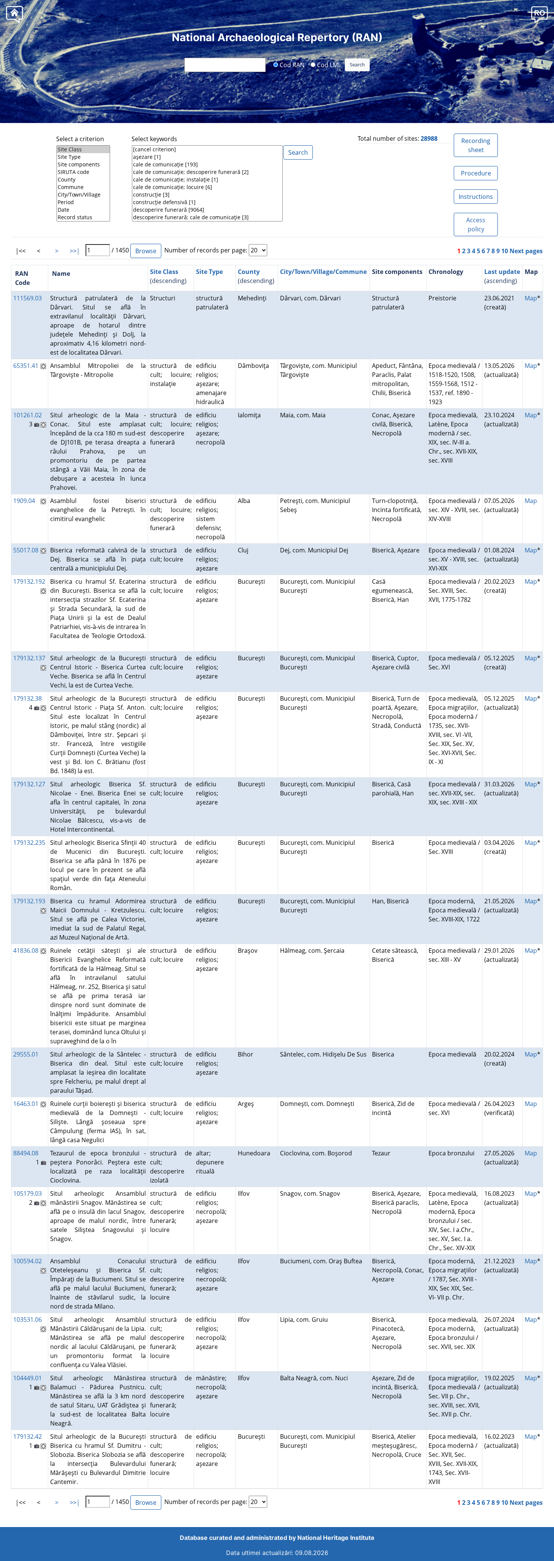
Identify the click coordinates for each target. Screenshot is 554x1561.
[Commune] (83, 187)
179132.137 (29, 658)
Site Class (164, 272)
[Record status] (83, 217)
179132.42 (27, 1436)
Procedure (476, 173)
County (249, 272)
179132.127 (29, 784)
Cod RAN (291, 64)
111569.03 (27, 298)
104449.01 (27, 1378)
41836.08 (25, 950)
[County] (83, 179)
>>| (75, 251)
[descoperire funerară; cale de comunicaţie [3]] (207, 217)
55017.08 (25, 550)
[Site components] (83, 164)
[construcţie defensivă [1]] (207, 202)
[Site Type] (83, 157)
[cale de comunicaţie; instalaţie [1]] (207, 179)
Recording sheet (475, 145)
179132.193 (29, 901)
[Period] (83, 202)
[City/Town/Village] (83, 194)
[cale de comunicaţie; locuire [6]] (207, 187)
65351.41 (25, 365)
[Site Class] (83, 149)
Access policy (475, 224)
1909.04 (24, 501)
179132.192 (29, 581)
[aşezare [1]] (207, 157)
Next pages (526, 251)
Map (531, 298)
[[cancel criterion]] (207, 149)
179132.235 (29, 842)
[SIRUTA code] (83, 172)
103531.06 (27, 1319)
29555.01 (25, 1054)
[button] (539, 14)
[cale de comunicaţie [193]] (207, 164)
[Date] (83, 210)
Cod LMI (327, 64)
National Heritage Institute (336, 1537)
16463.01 (25, 1104)
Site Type (209, 272)
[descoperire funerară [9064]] (207, 210)
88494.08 (25, 1153)
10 (504, 251)
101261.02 (27, 415)
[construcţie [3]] (207, 194)
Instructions (476, 196)
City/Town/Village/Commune (323, 272)
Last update (502, 272)
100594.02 (27, 1261)
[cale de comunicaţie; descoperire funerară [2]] (207, 172)
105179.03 (27, 1193)
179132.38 (27, 698)
